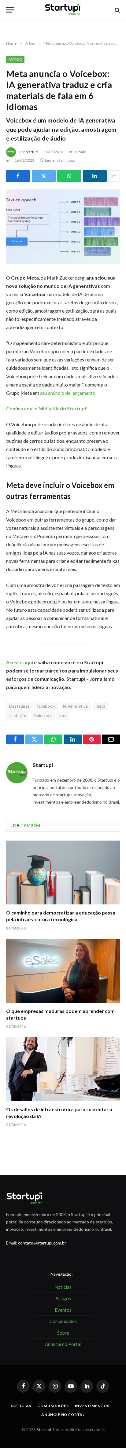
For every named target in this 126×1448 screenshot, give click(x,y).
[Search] (116, 10)
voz (62, 715)
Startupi (32, 151)
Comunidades (53, 1405)
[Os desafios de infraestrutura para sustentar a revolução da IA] (63, 1069)
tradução (17, 715)
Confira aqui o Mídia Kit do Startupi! (47, 408)
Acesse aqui (19, 662)
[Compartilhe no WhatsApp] (69, 176)
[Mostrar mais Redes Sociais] (114, 176)
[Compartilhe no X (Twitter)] (44, 176)
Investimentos (92, 1405)
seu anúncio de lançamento (67, 393)
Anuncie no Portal (63, 1414)
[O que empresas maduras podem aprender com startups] (63, 971)
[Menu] (10, 10)
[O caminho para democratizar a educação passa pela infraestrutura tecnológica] (63, 872)
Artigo (15, 59)
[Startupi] (63, 10)
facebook (46, 706)
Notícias (21, 1405)
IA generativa (75, 706)
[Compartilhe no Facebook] (18, 176)
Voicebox (43, 715)
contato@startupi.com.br (42, 1242)
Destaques (19, 706)
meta (101, 706)
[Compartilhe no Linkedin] (95, 176)
